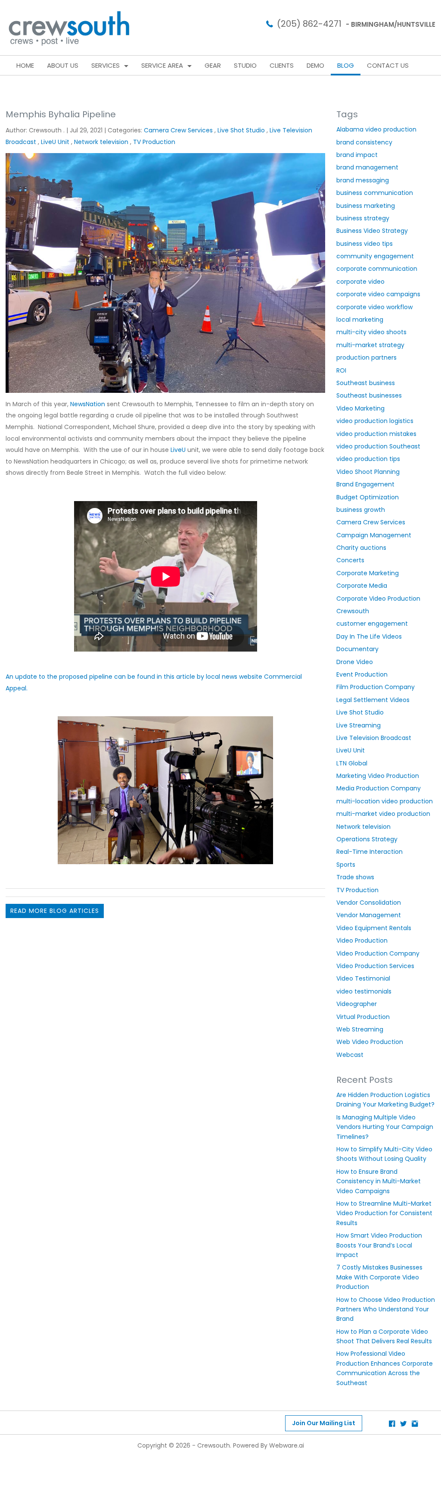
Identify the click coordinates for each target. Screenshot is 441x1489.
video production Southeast (378, 446)
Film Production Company (375, 687)
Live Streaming (358, 725)
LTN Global (351, 763)
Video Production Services (375, 966)
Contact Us (388, 65)
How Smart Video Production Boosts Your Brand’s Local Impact (379, 1245)
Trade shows (355, 877)
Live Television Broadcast (373, 738)
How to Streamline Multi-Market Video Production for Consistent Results (384, 1213)
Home (25, 65)
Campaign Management (373, 535)
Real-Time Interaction (369, 851)
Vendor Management (368, 915)
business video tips (364, 243)
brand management (367, 167)
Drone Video (354, 662)
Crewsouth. (214, 1445)
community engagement (375, 256)
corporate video (360, 281)
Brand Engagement (365, 484)
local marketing (359, 319)
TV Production (154, 142)
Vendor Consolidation (368, 902)
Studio (245, 65)
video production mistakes (376, 433)
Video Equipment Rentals (373, 928)
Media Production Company (378, 788)
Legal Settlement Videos (373, 700)
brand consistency (364, 142)
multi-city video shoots (371, 332)
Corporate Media (361, 585)
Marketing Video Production (377, 775)
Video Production (362, 940)
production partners (366, 357)
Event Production (362, 674)
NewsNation (87, 404)
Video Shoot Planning (368, 471)
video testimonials (363, 991)
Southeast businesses (369, 395)
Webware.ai (286, 1445)
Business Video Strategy (372, 230)
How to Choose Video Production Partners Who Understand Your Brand (385, 1309)
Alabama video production (376, 129)
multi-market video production (383, 813)
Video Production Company (377, 953)
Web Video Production (369, 1042)
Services (105, 65)
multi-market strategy (370, 345)
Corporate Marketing (367, 573)
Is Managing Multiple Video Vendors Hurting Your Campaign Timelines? (384, 1127)
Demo (315, 65)
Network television (101, 142)
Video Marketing (360, 408)
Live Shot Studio (241, 130)
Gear (213, 65)
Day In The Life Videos (369, 636)
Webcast (349, 1054)
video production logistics (374, 421)
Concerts (350, 560)
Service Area (162, 65)
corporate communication (376, 268)
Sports (345, 864)
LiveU (177, 449)
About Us (62, 65)
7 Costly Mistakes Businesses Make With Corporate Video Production (379, 1277)
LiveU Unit (55, 142)
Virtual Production (363, 1017)
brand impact (357, 154)
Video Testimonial (363, 978)
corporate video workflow (374, 307)
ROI (341, 370)
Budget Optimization (367, 497)
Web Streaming (359, 1029)
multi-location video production (384, 801)
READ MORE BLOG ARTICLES (54, 910)
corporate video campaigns (378, 294)
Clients (282, 65)
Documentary (357, 649)
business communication (374, 192)
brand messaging (362, 180)
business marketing (365, 205)
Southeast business (365, 383)
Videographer (356, 1004)
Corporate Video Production (378, 598)
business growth (360, 509)
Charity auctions (361, 547)
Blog (345, 65)
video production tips (368, 459)
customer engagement (372, 623)
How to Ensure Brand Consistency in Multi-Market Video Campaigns (378, 1181)
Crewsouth (352, 611)
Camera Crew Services (178, 130)
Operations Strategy (367, 839)
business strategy (362, 218)
